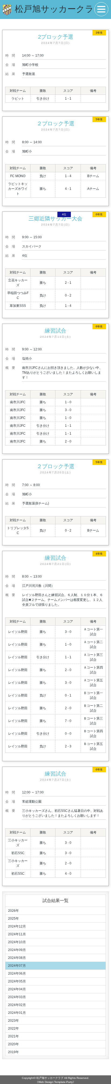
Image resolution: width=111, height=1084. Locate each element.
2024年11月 (17, 934)
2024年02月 (17, 1005)
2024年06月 (17, 973)
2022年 (13, 1028)
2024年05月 (17, 981)
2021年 (13, 1036)
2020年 (13, 1044)
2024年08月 (17, 958)
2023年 (13, 1021)
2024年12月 (17, 926)
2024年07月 (17, 966)
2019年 (13, 1052)
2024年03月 (17, 997)
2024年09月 (17, 950)
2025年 (13, 918)
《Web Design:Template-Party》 (55, 1081)
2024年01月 (17, 1013)
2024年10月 (17, 942)
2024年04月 (17, 989)
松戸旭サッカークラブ (49, 1077)
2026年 (13, 911)
